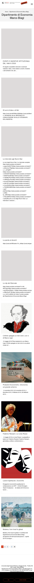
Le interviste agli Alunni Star (12, 159)
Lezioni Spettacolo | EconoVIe (13, 480)
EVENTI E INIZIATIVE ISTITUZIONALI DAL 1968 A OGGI (16, 62)
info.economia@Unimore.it (17, 571)
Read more (23, 580)
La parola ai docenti (10, 240)
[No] (32, 577)
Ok (8, 580)
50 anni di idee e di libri (11, 110)
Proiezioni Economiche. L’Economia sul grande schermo (15, 386)
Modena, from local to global (13, 529)
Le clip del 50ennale (10, 283)
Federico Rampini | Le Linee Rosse (15, 434)
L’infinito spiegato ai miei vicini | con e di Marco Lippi (16, 336)
